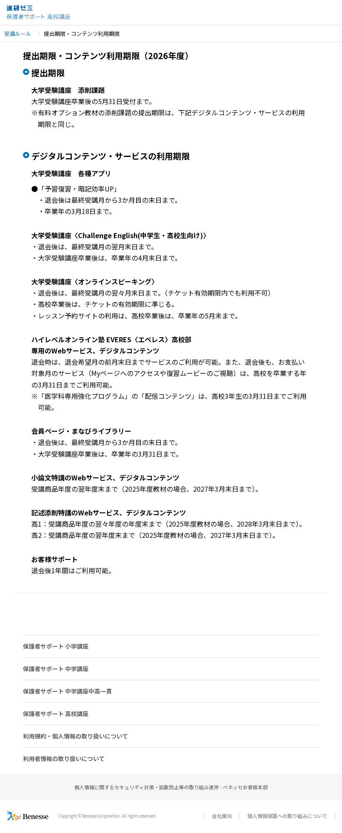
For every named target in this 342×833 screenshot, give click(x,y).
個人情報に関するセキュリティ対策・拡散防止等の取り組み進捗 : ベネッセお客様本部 (171, 787)
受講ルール (17, 33)
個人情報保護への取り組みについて (287, 815)
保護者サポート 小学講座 (55, 646)
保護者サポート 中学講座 (55, 668)
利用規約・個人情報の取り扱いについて (75, 736)
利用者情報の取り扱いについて (64, 758)
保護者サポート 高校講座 (55, 713)
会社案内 (222, 815)
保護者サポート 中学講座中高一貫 (67, 691)
